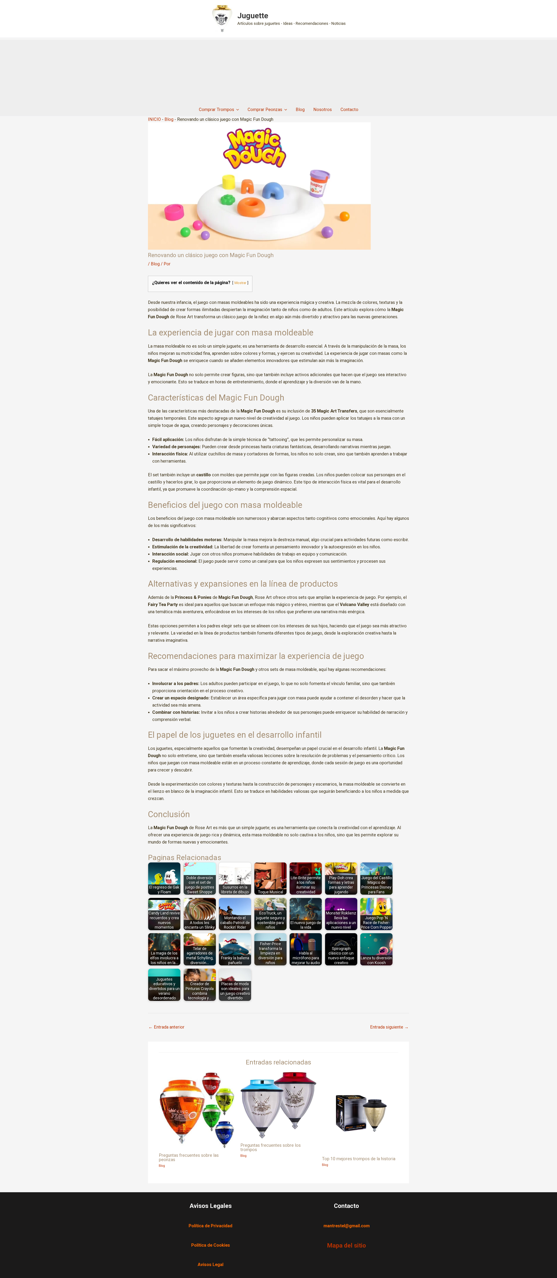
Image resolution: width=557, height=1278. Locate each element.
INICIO (154, 119)
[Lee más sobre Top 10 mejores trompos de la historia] (360, 1111)
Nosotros (322, 109)
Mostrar (240, 283)
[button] (236, 109)
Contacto (349, 109)
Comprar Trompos (216, 109)
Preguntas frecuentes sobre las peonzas (189, 1157)
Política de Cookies (210, 1245)
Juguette (252, 15)
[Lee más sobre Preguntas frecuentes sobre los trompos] (278, 1105)
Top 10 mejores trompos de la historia (358, 1158)
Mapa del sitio (346, 1245)
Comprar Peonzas (265, 109)
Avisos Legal (210, 1264)
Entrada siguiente (389, 1027)
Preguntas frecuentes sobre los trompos (270, 1147)
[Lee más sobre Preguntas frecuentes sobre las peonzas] (197, 1110)
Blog (300, 109)
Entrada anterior (166, 1027)
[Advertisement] (278, 70)
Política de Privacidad (210, 1225)
